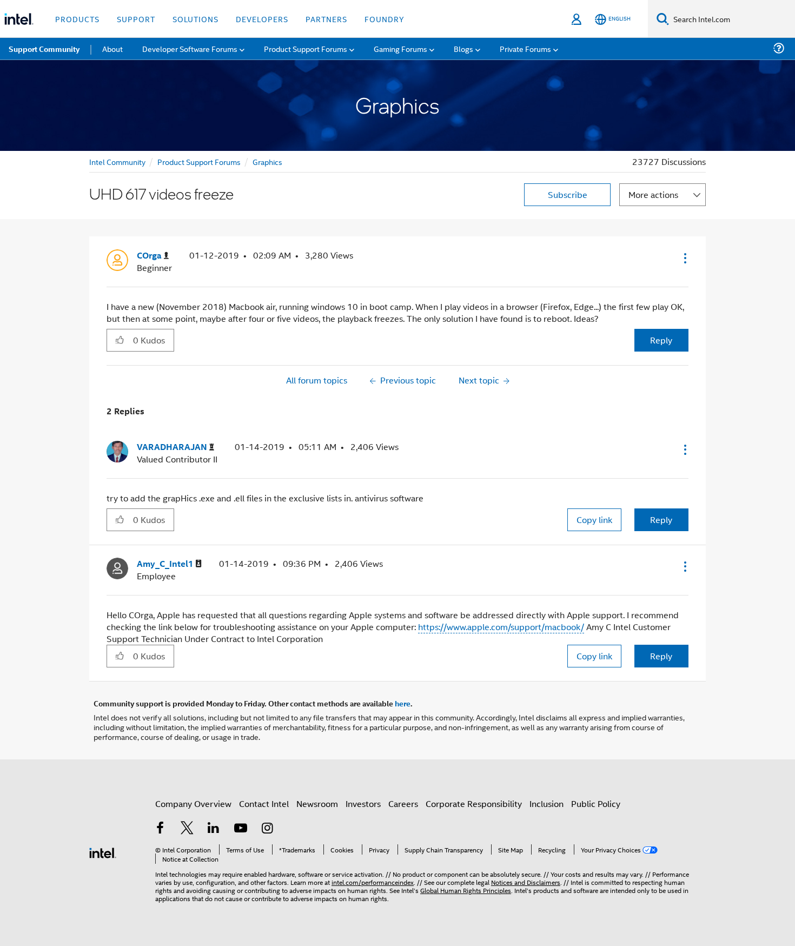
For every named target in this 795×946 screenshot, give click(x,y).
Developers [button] (262, 18)
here (402, 703)
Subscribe (567, 194)
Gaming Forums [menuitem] (400, 48)
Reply (661, 340)
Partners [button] (326, 18)
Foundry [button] (385, 18)
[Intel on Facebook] (160, 829)
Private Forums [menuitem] (525, 48)
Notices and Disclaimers (525, 882)
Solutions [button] (195, 18)
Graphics (267, 161)
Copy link (594, 519)
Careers (403, 803)
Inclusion (546, 803)
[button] (684, 258)
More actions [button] (653, 194)
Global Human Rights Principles (465, 890)
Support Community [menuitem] (44, 49)
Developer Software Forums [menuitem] (189, 48)
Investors (363, 803)
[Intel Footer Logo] (102, 851)
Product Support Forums (199, 161)
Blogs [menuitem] (463, 48)
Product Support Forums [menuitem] (305, 48)
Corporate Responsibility (474, 803)
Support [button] (136, 18)
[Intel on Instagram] (267, 829)
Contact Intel (264, 803)
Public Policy (595, 803)
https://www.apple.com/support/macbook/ (501, 626)
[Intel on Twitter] (187, 829)
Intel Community (117, 161)
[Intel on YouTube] (240, 829)
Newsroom (317, 803)
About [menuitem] (112, 48)
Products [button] (77, 18)
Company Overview (193, 803)
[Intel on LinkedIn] (213, 829)
